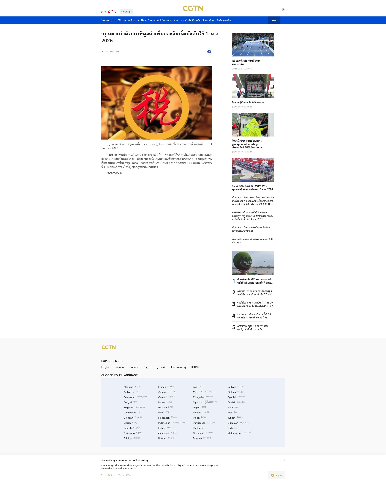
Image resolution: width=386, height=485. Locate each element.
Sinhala (235, 391)
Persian (201, 412)
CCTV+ (195, 367)
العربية (147, 367)
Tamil (233, 407)
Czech (130, 422)
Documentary (178, 367)
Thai (232, 412)
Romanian (203, 433)
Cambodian (132, 412)
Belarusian (135, 397)
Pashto (199, 427)
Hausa (165, 402)
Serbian (236, 386)
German (166, 391)
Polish (199, 417)
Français (134, 367)
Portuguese (204, 422)
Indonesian (172, 422)
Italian (165, 427)
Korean (166, 438)
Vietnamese (239, 433)
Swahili (236, 402)
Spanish (236, 397)
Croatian (133, 417)
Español (119, 367)
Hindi (163, 412)
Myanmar (205, 402)
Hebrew (166, 407)
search (274, 20)
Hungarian (168, 417)
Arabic (131, 391)
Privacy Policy (107, 475)
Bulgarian (134, 407)
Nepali (199, 407)
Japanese (167, 433)
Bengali (130, 402)
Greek (166, 397)
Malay (203, 391)
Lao (197, 386)
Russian (202, 438)
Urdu (233, 427)
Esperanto (134, 433)
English (105, 367)
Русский (160, 367)
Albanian (132, 386)
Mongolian (203, 397)
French (166, 386)
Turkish (235, 417)
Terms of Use (125, 475)
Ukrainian (239, 422)
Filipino (132, 438)
